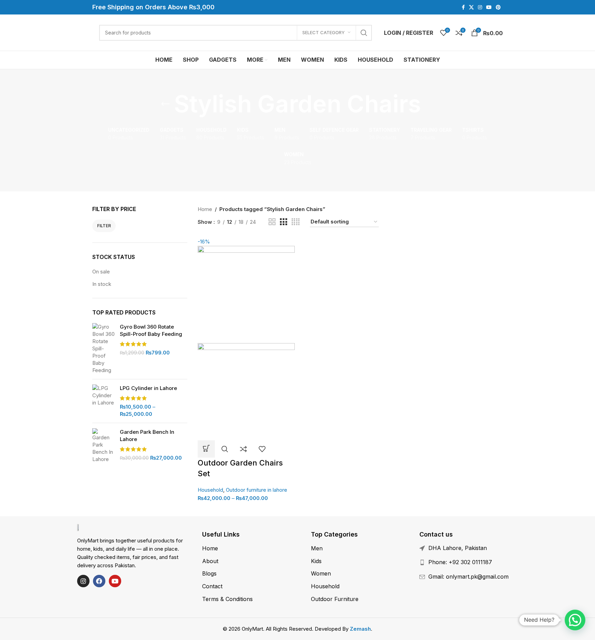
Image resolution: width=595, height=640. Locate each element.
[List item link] (476, 562)
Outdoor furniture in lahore (256, 490)
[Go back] (165, 104)
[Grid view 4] (296, 222)
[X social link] (471, 7)
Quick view (224, 449)
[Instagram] (83, 581)
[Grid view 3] (283, 222)
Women (321, 573)
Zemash (360, 629)
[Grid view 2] (272, 222)
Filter (104, 225)
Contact (212, 586)
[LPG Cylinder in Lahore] (103, 401)
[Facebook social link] (463, 7)
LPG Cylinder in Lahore (148, 388)
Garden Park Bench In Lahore (147, 435)
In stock (101, 284)
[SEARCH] (364, 33)
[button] (575, 620)
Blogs (209, 573)
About (210, 561)
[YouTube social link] (489, 7)
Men (317, 548)
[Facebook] (99, 581)
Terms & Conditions (227, 599)
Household (210, 490)
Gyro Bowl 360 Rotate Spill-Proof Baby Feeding (151, 330)
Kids (316, 561)
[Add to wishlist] (262, 449)
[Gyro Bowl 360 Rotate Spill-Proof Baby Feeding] (103, 348)
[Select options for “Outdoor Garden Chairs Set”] (206, 449)
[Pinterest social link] (498, 7)
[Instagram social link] (480, 7)
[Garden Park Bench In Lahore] (103, 445)
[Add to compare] (243, 449)
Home (205, 209)
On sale (101, 271)
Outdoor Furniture (334, 599)
